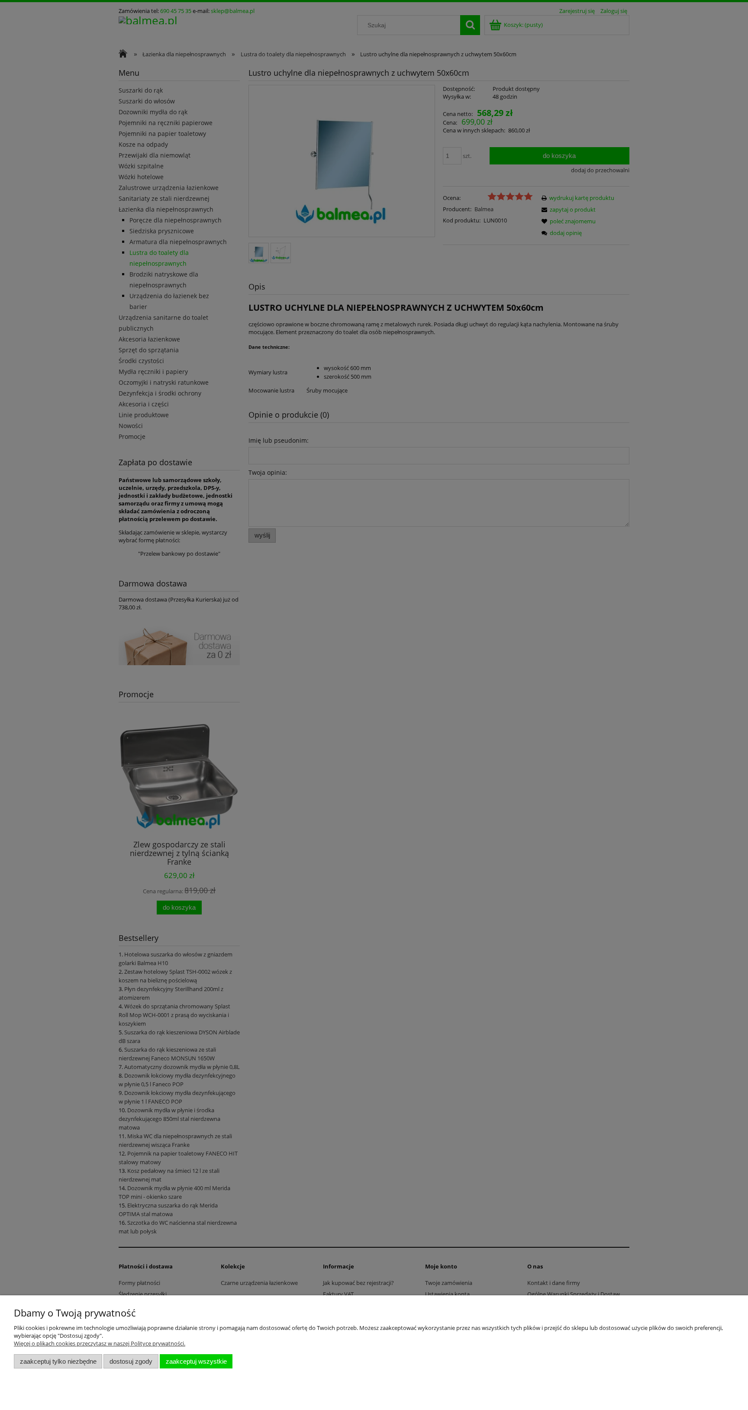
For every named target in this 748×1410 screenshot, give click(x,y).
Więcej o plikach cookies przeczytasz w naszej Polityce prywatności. (99, 1343)
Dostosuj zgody (131, 1361)
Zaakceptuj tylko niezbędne (58, 1361)
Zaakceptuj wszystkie (196, 1361)
